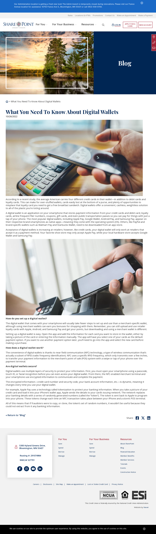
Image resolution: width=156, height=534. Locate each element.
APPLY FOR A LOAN (130, 25)
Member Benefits (127, 456)
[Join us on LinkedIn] (39, 468)
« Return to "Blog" (16, 415)
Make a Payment (145, 15)
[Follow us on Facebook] (19, 468)
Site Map (59, 484)
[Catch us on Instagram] (26, 468)
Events (123, 468)
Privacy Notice (117, 484)
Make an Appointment (126, 15)
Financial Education (127, 452)
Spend (60, 448)
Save (60, 443)
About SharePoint (127, 443)
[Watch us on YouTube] (33, 468)
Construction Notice (128, 472)
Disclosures (47, 484)
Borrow (61, 452)
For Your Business (63, 24)
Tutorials (123, 464)
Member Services (127, 460)
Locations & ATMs (82, 15)
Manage (61, 456)
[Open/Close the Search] (103, 24)
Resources (87, 24)
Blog (122, 448)
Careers (36, 484)
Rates (70, 15)
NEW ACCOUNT (145, 25)
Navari (146, 507)
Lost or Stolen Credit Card (97, 484)
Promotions (98, 15)
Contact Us (110, 15)
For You (40, 24)
